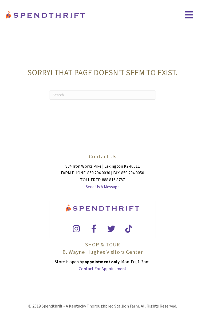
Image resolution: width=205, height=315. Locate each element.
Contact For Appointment (103, 269)
